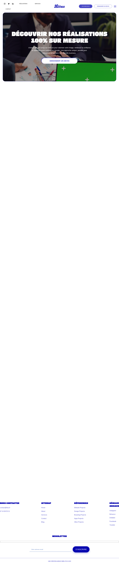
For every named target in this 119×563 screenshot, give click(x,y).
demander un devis (59, 61)
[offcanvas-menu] (115, 6)
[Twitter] (8, 3)
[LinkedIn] (12, 3)
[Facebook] (4, 3)
